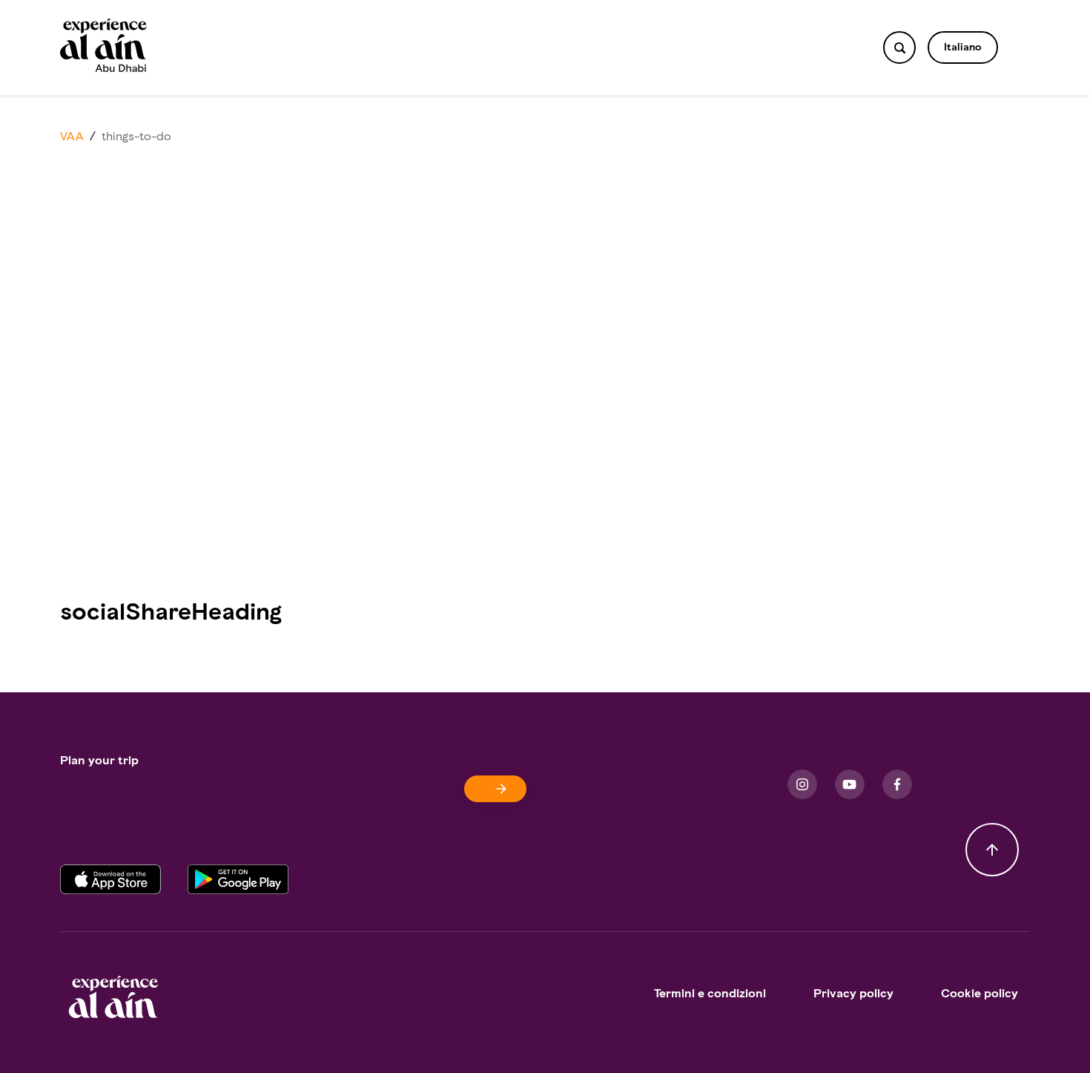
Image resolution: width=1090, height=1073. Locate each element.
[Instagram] (802, 784)
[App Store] (124, 880)
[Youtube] (850, 784)
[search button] (899, 47)
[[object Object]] (495, 788)
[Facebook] (897, 784)
